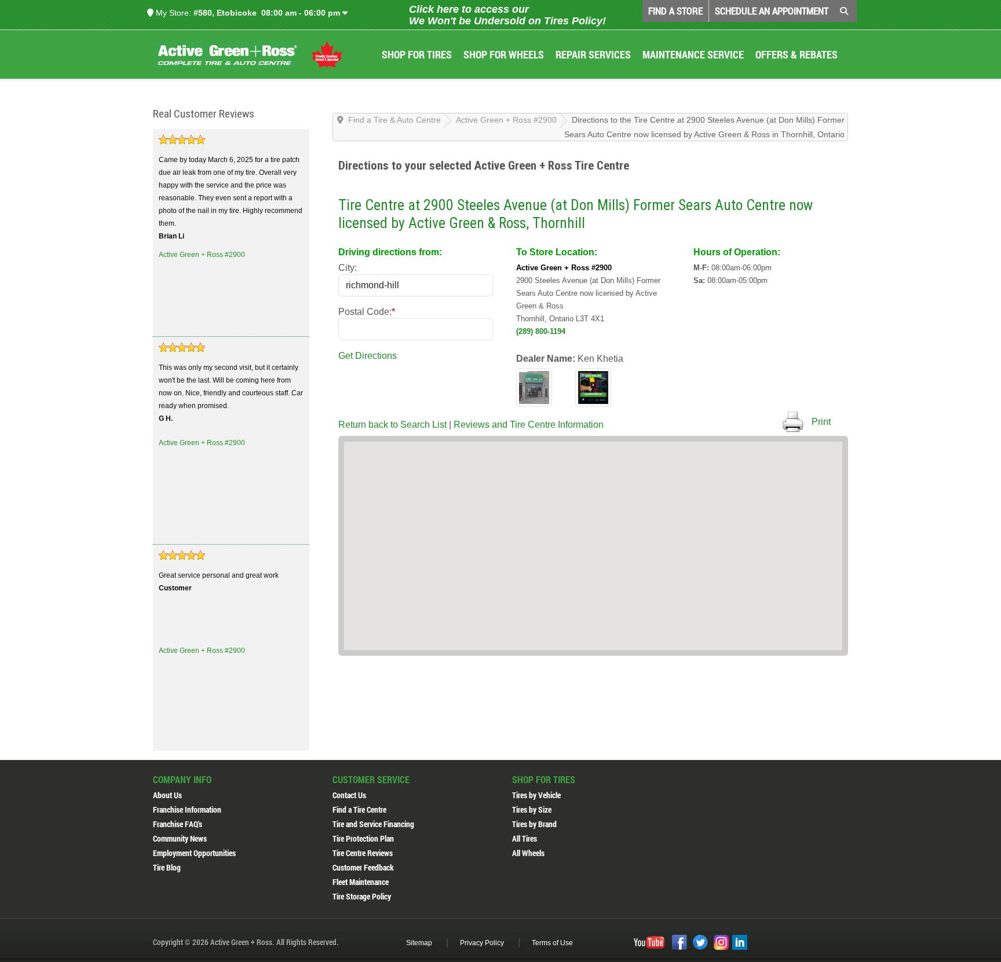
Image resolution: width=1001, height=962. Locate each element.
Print (821, 422)
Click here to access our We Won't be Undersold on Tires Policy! (507, 15)
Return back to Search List (392, 424)
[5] (182, 139)
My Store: (172, 12)
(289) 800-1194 (540, 331)
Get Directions (367, 356)
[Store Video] (593, 387)
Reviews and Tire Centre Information (529, 424)
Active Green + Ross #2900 (202, 255)
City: (347, 268)
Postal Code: (366, 312)
